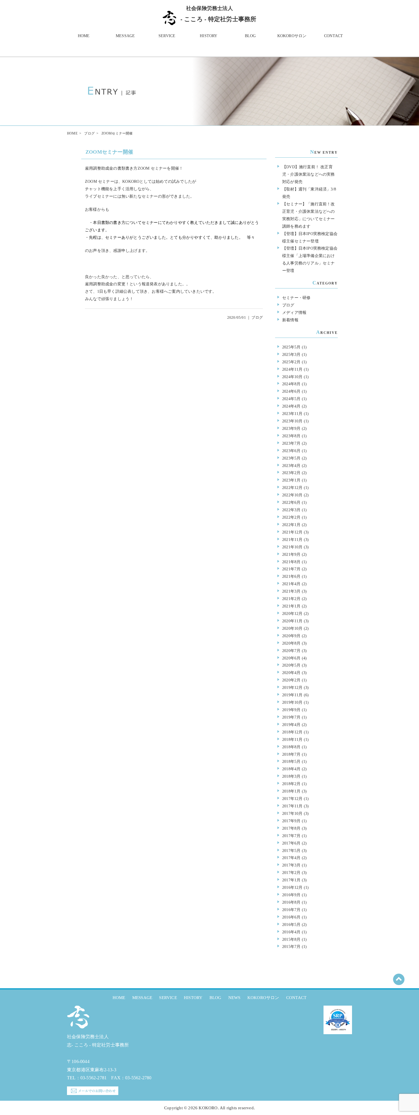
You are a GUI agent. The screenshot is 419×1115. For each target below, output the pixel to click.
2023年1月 (291, 480)
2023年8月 (291, 436)
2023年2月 (291, 472)
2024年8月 (291, 384)
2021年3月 (291, 591)
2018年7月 (291, 754)
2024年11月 (292, 369)
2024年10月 (292, 376)
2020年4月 (291, 672)
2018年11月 (292, 739)
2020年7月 (291, 650)
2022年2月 (291, 517)
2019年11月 (292, 695)
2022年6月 (291, 502)
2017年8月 (291, 828)
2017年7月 (291, 835)
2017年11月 (292, 806)
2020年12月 (292, 613)
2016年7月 (291, 909)
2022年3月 (291, 510)
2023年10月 (292, 421)
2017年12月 (292, 798)
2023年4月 (291, 465)
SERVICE (166, 35)
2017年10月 (292, 813)
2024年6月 (291, 391)
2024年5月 (291, 398)
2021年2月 (291, 598)
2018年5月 (291, 761)
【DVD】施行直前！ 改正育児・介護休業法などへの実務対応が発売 (308, 174)
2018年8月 (291, 747)
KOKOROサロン (292, 35)
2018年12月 (292, 732)
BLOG (250, 35)
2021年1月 (291, 606)
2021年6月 (291, 576)
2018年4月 (291, 769)
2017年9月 (291, 821)
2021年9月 (291, 554)
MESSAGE (125, 35)
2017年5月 (291, 850)
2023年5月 (291, 458)
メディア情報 (294, 312)
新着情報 (290, 320)
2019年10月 (292, 702)
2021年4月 (291, 583)
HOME (84, 35)
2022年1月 (291, 524)
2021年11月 (292, 539)
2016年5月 (291, 924)
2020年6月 (291, 658)
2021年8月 (291, 561)
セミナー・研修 (296, 297)
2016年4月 (291, 932)
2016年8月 (291, 902)
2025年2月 (291, 362)
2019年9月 (291, 709)
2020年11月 (292, 621)
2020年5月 (291, 665)
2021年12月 (292, 532)
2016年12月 (292, 887)
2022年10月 (292, 495)
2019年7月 (291, 717)
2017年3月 (291, 865)
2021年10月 (292, 547)
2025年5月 (291, 347)
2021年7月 (291, 569)
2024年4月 (291, 406)
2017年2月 (291, 872)
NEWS (234, 997)
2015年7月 (291, 946)
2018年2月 (291, 783)
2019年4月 (291, 724)
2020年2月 (291, 680)
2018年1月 (291, 791)
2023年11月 (292, 413)
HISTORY (208, 35)
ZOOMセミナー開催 (109, 152)
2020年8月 (291, 643)
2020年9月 (291, 635)
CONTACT (333, 35)
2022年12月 (292, 487)
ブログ (89, 133)
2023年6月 (291, 450)
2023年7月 (291, 443)
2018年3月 (291, 776)
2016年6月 (291, 917)
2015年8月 (291, 939)
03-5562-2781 (93, 1077)
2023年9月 (291, 428)
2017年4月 (291, 857)
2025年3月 (291, 354)
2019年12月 (292, 687)
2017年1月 (291, 880)
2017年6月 (291, 843)
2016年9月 (291, 895)
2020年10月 (292, 628)
